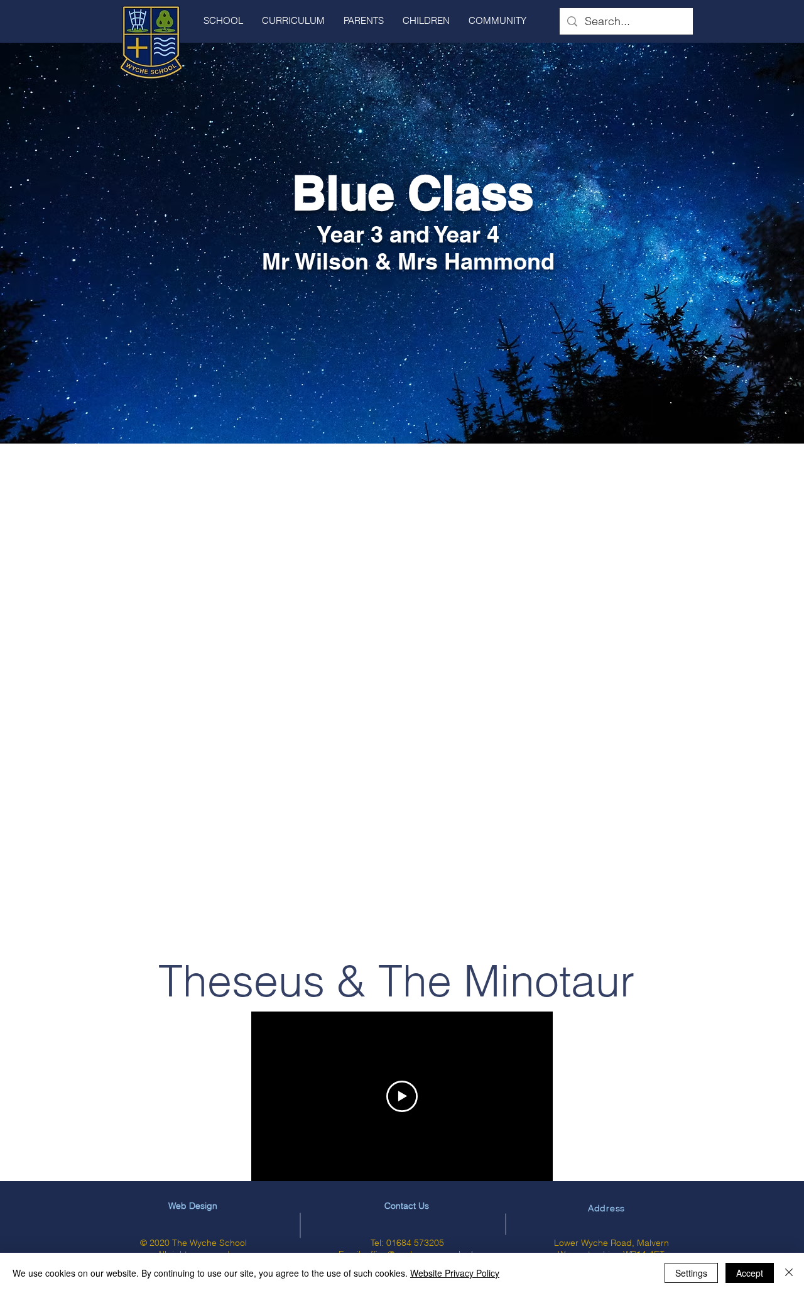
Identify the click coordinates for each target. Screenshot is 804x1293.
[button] (223, 21)
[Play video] (402, 1096)
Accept (749, 1273)
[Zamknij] (788, 1273)
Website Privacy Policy (454, 1273)
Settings (691, 1273)
